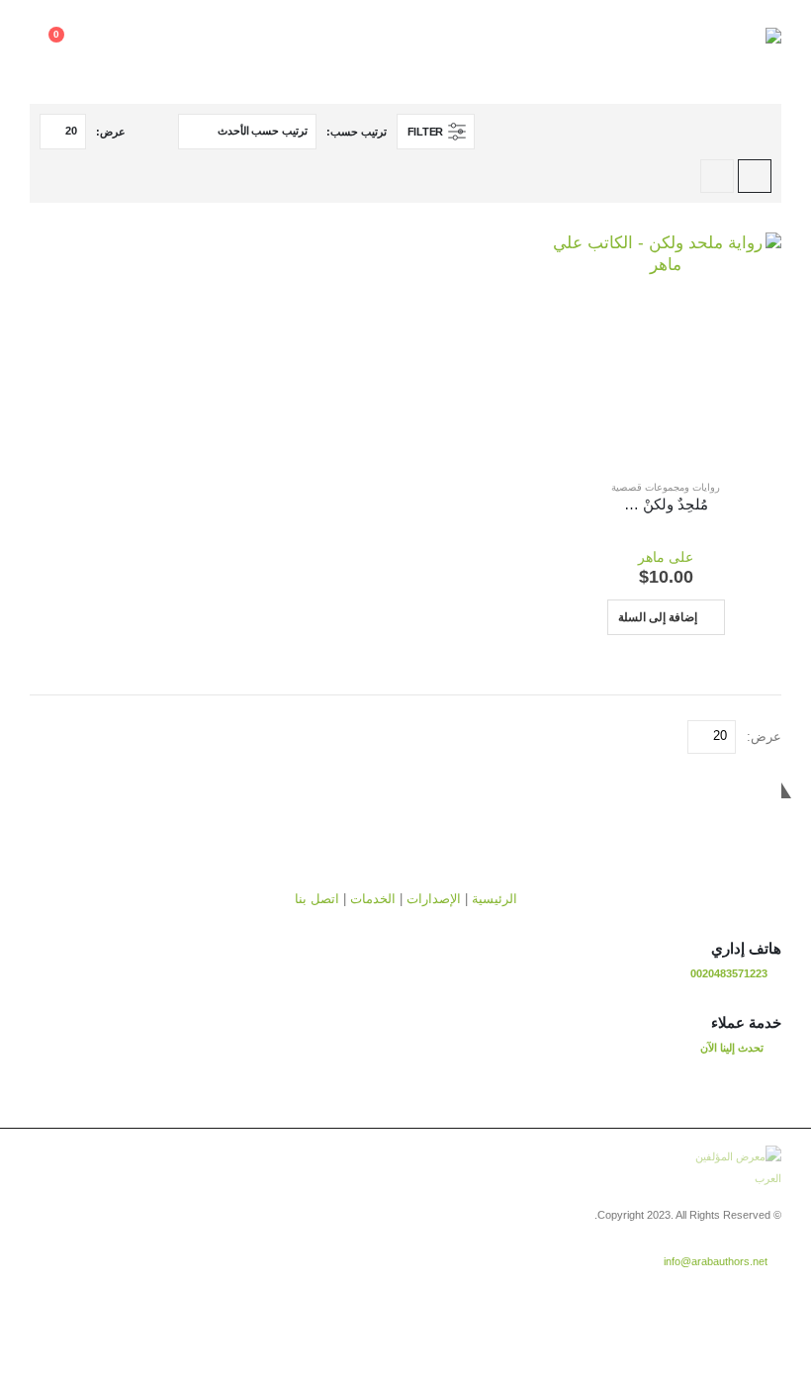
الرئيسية (494, 899)
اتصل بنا (317, 899)
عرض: (111, 132)
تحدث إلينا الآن (732, 1048)
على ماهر (665, 557)
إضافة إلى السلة (657, 617)
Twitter (728, 1294)
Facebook (764, 1294)
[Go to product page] (666, 347)
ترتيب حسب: (356, 132)
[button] (151, 44)
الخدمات (373, 899)
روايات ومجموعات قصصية (665, 487)
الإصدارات (433, 899)
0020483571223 (728, 973)
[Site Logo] (727, 44)
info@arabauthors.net (715, 1261)
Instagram (691, 1294)
